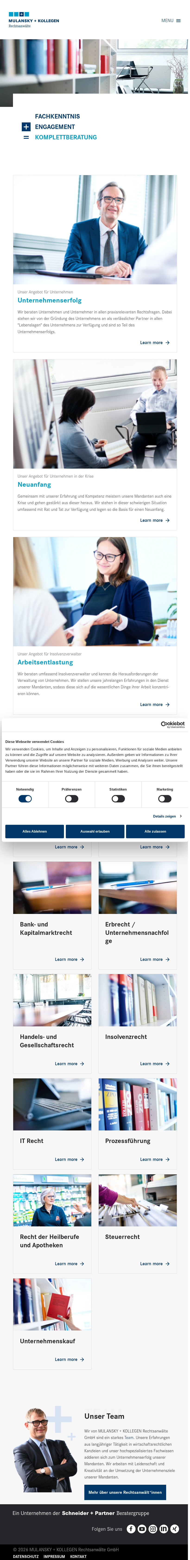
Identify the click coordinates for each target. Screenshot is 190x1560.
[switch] (71, 798)
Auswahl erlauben (95, 831)
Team (128, 1437)
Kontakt (78, 1556)
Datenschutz (25, 1556)
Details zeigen (164, 816)
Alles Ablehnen (34, 831)
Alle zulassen (155, 831)
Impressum (54, 1556)
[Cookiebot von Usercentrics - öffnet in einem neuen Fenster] (164, 725)
